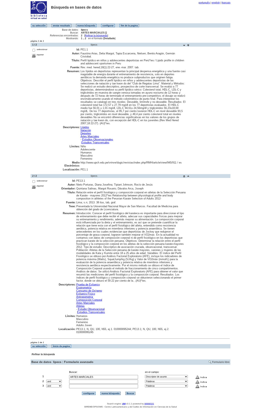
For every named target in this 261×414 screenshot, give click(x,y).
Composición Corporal (89, 299)
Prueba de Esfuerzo (88, 284)
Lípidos (85, 127)
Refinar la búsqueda (96, 35)
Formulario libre (221, 362)
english (216, 2)
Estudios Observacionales (97, 139)
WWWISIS (149, 404)
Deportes (86, 133)
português (204, 2)
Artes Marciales (90, 136)
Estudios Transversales (95, 142)
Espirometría (83, 287)
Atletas (80, 306)
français (226, 2)
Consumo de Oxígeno (89, 290)
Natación (86, 130)
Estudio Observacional (91, 309)
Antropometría (84, 296)
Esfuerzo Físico (85, 293)
